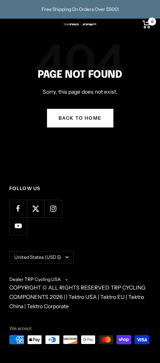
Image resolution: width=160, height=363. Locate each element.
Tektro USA (82, 296)
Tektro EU (112, 296)
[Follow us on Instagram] (53, 208)
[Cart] (147, 24)
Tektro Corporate (48, 306)
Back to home (80, 118)
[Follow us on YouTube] (18, 226)
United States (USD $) (37, 257)
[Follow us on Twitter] (35, 208)
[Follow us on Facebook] (18, 208)
